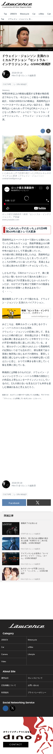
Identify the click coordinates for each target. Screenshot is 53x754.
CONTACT (15, 744)
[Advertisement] (23, 421)
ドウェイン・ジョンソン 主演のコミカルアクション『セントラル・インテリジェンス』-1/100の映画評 (26, 60)
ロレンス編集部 (28, 75)
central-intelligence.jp (11, 178)
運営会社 (5, 678)
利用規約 (5, 692)
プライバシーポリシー (37, 692)
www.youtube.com (45, 50)
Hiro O (15, 75)
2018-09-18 (17, 73)
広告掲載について (8, 685)
